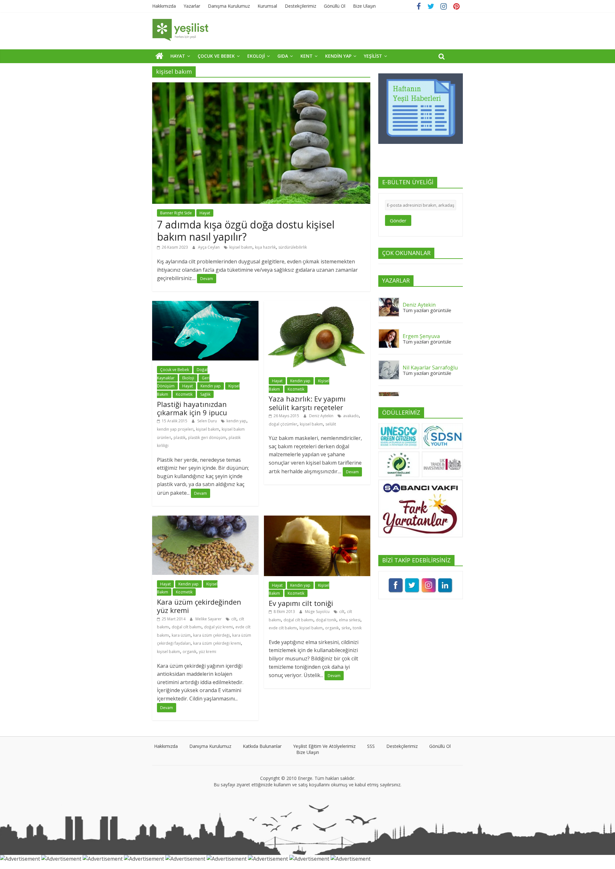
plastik (179, 437)
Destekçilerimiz (300, 6)
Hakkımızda (164, 6)
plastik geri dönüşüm (207, 437)
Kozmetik (184, 394)
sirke (345, 628)
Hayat (205, 213)
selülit (330, 424)
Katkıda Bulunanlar (262, 746)
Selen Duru (207, 421)
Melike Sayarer (209, 619)
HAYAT (177, 56)
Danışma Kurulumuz (229, 6)
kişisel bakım (240, 247)
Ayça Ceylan (209, 247)
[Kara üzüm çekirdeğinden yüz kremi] (205, 519)
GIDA (282, 56)
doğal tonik (326, 620)
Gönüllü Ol (334, 6)
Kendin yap (211, 386)
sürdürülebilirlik (292, 247)
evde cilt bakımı (283, 628)
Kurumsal (267, 6)
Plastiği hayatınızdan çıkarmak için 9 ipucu (192, 408)
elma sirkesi (349, 620)
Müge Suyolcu (318, 611)
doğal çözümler (283, 424)
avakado (351, 415)
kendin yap (236, 421)
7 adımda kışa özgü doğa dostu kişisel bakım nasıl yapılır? (245, 231)
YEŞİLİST (373, 56)
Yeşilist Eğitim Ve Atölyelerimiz (324, 746)
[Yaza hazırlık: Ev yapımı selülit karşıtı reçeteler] (317, 304)
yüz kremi (207, 651)
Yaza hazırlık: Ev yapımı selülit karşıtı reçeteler (307, 403)
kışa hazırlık (265, 247)
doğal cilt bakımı (186, 627)
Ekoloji (188, 378)
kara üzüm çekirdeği (211, 635)
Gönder (398, 220)
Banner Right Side (176, 213)
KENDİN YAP (338, 56)
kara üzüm (181, 635)
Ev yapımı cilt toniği (301, 603)
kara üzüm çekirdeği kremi (217, 643)
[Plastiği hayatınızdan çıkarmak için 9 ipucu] (205, 304)
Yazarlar (192, 6)
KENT (306, 56)
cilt (233, 619)
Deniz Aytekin (321, 415)
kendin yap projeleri (175, 429)
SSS (371, 746)
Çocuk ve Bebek (174, 369)
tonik (357, 628)
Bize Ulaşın (364, 6)
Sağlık (205, 394)
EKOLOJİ (256, 56)
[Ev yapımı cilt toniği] (317, 519)
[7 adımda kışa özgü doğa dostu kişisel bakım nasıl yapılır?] (261, 86)
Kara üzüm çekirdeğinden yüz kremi (199, 606)
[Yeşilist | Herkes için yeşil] (159, 55)
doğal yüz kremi (218, 627)
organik (189, 651)
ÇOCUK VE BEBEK (216, 56)
